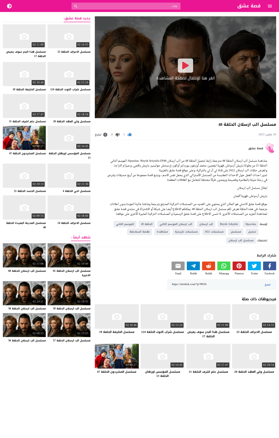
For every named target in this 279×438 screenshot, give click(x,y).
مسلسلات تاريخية (186, 231)
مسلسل (236, 231)
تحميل (252, 231)
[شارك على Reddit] (208, 269)
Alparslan (250, 224)
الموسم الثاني (125, 224)
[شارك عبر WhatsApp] (223, 269)
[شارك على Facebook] (269, 269)
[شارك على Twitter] (254, 269)
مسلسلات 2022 (214, 231)
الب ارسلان (206, 224)
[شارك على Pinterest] (239, 269)
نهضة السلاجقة (139, 231)
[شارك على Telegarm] (193, 269)
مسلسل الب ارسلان (240, 240)
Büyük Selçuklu (229, 224)
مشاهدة (162, 231)
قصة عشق (255, 148)
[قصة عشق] (270, 152)
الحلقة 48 (147, 224)
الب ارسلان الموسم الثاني (176, 224)
